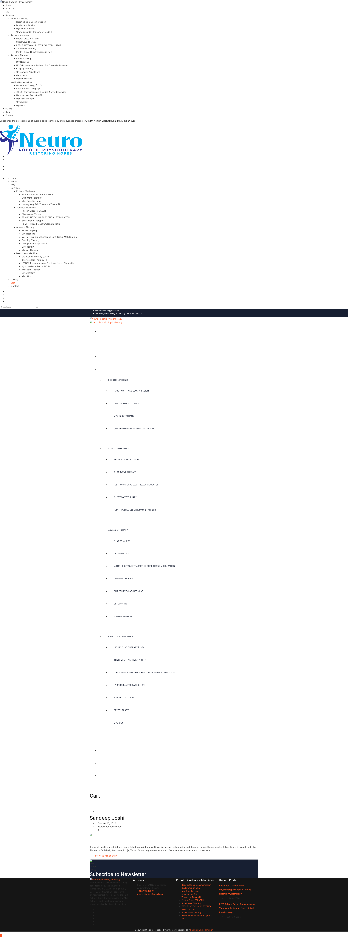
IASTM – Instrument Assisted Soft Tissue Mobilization (42, 65)
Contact (9, 115)
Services (9, 15)
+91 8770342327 (145, 891)
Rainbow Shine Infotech (201, 930)
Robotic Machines (19, 18)
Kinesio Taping (23, 58)
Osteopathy (21, 75)
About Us (9, 8)
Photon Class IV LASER (27, 38)
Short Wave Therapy (26, 48)
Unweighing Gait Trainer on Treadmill (34, 32)
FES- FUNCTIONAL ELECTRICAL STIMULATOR (38, 45)
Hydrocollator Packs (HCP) (29, 95)
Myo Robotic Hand (25, 28)
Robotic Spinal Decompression (31, 22)
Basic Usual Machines (21, 82)
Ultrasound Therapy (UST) (29, 85)
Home (8, 5)
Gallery (8, 108)
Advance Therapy (19, 55)
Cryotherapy (22, 102)
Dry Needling (22, 62)
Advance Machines (20, 35)
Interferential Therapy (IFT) (29, 88)
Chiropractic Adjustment (28, 72)
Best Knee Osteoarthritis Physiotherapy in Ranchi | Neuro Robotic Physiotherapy (235, 889)
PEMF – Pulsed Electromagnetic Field (34, 52)
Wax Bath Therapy (25, 98)
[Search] (37, 307)
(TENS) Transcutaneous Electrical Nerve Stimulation (41, 92)
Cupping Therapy (24, 68)
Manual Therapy (24, 78)
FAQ (7, 12)
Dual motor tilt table (25, 25)
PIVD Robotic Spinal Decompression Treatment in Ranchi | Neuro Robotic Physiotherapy (237, 908)
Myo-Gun (20, 105)
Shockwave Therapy (26, 42)
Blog (7, 112)
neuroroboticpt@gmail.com (107, 310)
